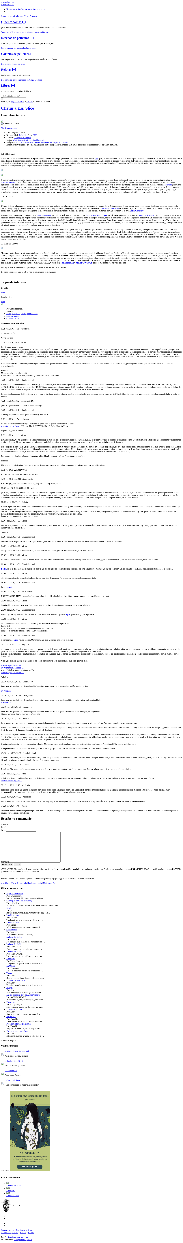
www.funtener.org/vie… (11, 781)
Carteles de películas (9, 1232)
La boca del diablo (14, 937)
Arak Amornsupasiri (24, 142)
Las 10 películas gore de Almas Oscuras (23, 995)
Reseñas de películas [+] (17, 38)
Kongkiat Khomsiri (22, 137)
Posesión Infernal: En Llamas (18, 1024)
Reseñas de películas (24, 1230)
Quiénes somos (7, 1230)
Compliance (11, 930)
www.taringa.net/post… (11, 426)
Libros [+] (8, 85)
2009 (35, 135)
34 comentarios (12, 316)
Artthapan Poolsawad (59, 142)
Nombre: (5, 824)
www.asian (6, 691)
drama (23, 313)
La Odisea (10, 958)
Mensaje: (5, 862)
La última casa (12, 915)
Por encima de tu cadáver (17, 1031)
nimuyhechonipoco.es (23, 1239)
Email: (4, 827)
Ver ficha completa (9, 128)
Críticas (9, 318)
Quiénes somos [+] (13, 22)
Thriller (29, 101)
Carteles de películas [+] (17, 54)
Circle (9, 908)
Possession (11, 1002)
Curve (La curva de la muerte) (19, 901)
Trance (9, 973)
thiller (8, 313)
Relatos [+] (8, 69)
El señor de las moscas (15, 980)
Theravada (167, 185)
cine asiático (32, 313)
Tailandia (23, 135)
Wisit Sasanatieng (20, 140)
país (96, 158)
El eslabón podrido (14, 1009)
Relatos (23, 1232)
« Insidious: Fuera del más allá (14, 883)
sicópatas (16, 313)
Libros (31, 1232)
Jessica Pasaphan (41, 142)
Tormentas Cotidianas (109, 208)
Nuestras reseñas (25, 9)
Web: (3, 830)
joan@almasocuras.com (18, 1237)
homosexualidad (8, 182)
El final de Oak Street (14, 1061)
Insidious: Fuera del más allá (17, 1051)
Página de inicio (17, 101)
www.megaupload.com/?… (12, 665)
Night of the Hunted (14, 893)
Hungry (9, 987)
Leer (3, 292)
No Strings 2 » (49, 883)
